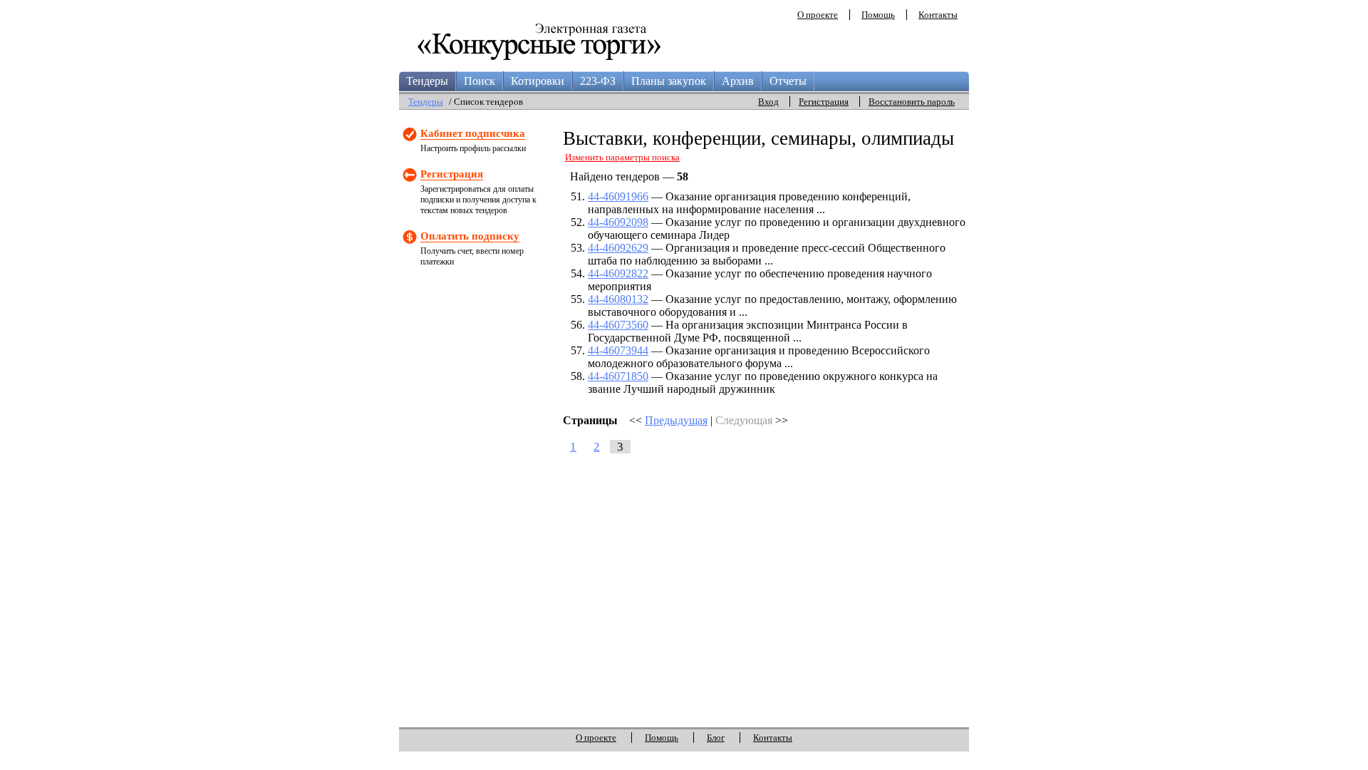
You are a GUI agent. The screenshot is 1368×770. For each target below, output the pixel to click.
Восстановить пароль (912, 101)
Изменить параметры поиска (622, 157)
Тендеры (427, 81)
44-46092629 (618, 248)
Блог (716, 737)
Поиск (479, 81)
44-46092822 (618, 273)
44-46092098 (618, 222)
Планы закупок (668, 81)
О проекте (817, 14)
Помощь (878, 14)
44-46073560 (618, 325)
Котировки (537, 81)
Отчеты (788, 81)
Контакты (938, 14)
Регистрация (824, 101)
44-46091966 (618, 196)
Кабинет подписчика (472, 133)
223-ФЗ (598, 81)
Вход (768, 101)
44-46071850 (618, 376)
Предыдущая (676, 420)
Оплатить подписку (469, 236)
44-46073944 (618, 350)
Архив (738, 81)
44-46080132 (618, 299)
